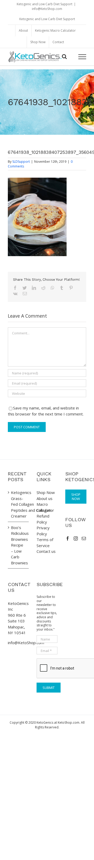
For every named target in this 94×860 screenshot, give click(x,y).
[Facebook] (68, 538)
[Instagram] (76, 538)
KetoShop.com (68, 722)
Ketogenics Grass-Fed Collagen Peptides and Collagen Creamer (18, 504)
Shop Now (46, 492)
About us (44, 498)
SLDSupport (21, 161)
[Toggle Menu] (82, 56)
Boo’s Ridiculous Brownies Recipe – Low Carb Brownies (18, 545)
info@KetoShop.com (47, 9)
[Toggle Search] (64, 56)
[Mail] (84, 538)
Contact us (46, 551)
